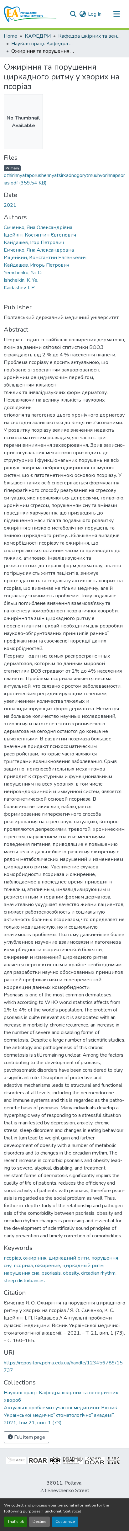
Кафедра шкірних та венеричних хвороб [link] (89, 36)
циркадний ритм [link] (69, 1258)
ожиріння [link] (34, 1258)
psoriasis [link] (51, 1273)
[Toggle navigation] (116, 14)
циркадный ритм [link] (83, 1265)
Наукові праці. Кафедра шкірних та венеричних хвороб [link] (42, 43)
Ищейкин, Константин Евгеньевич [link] (45, 257)
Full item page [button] (29, 1437)
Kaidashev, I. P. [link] (19, 287)
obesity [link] (71, 1273)
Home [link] (10, 36)
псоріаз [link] (12, 1258)
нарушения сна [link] (21, 1273)
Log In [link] (94, 14)
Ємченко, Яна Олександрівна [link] (38, 227)
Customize (65, 1521)
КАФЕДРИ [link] (38, 36)
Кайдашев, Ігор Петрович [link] (34, 242)
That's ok (16, 1521)
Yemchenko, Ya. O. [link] (23, 272)
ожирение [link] (47, 1265)
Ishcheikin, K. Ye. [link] (21, 280)
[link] (64, 175)
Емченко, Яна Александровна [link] (39, 250)
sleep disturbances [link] (24, 1280)
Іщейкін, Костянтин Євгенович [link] (40, 235)
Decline (39, 1521)
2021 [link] (10, 205)
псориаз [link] (23, 1265)
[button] (30, 14)
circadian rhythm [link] (98, 1273)
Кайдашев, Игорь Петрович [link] (36, 265)
